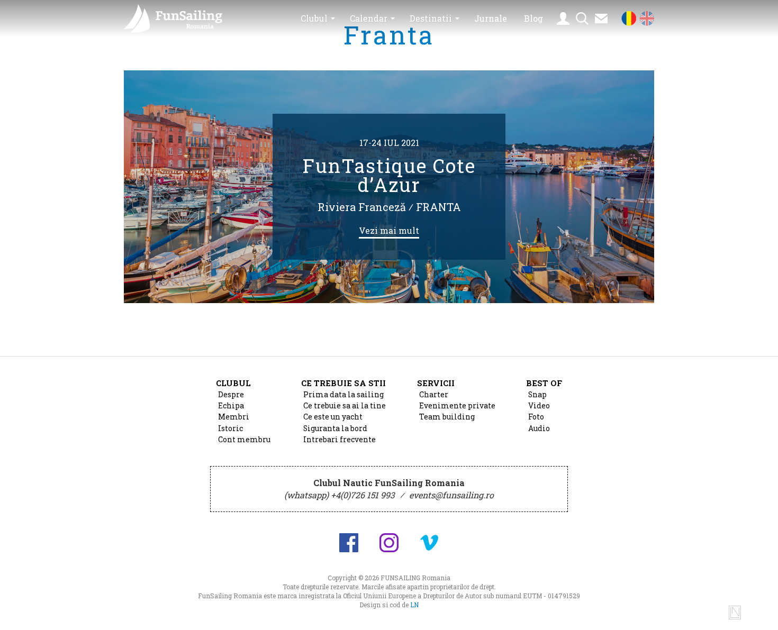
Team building (447, 417)
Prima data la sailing (343, 394)
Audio (539, 428)
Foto (536, 417)
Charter (433, 394)
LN (414, 604)
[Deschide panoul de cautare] (582, 18)
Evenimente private (457, 405)
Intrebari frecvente (339, 439)
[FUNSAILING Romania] (179, 18)
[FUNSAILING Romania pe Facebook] (348, 542)
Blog (533, 18)
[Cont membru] (563, 18)
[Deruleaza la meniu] (757, 609)
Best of (544, 383)
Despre (231, 394)
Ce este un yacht (333, 417)
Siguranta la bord (335, 428)
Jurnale (490, 18)
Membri (233, 417)
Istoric (230, 428)
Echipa (231, 405)
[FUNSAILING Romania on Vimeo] (429, 542)
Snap (537, 394)
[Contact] (601, 18)
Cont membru (244, 439)
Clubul (314, 18)
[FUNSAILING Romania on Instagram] (389, 542)
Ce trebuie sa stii (343, 383)
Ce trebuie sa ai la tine (344, 405)
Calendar (368, 18)
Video (539, 405)
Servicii (436, 383)
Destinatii (431, 18)
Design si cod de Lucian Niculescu (735, 612)
